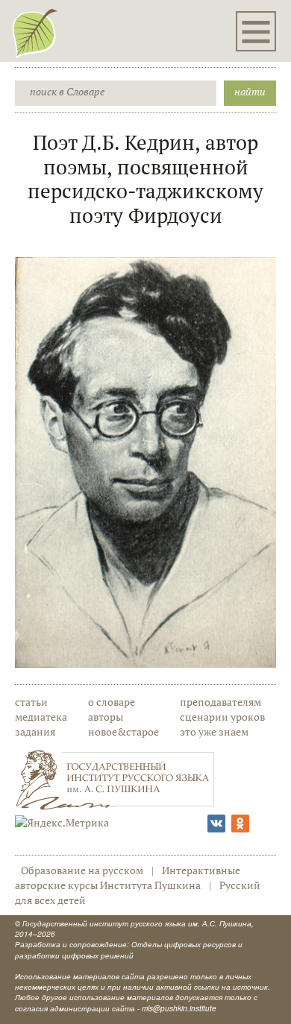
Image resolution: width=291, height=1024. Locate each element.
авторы (105, 716)
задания (35, 731)
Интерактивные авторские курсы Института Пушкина (127, 877)
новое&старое (123, 731)
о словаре (111, 702)
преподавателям (220, 702)
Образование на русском (82, 870)
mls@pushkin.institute (179, 1008)
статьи (31, 702)
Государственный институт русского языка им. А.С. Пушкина (136, 923)
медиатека (41, 716)
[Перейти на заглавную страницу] (35, 32)
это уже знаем (214, 731)
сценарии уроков (222, 716)
